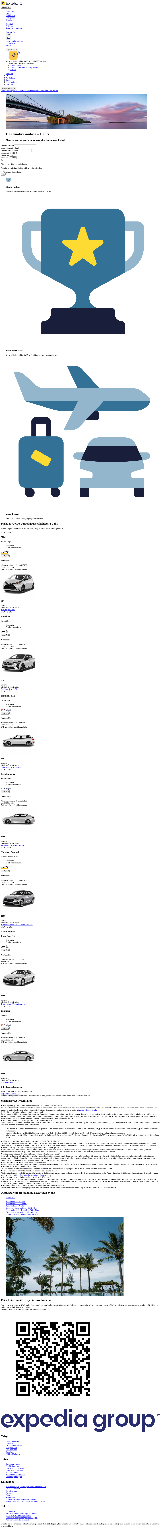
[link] (25, 11)
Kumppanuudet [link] (11, 1448)
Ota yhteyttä (10, 43)
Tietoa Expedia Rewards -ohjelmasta (24, 68)
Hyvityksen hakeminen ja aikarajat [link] (18, 1516)
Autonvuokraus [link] (11, 82)
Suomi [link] (8, 80)
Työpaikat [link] (9, 1443)
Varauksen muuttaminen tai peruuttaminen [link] (21, 1513)
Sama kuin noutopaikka (10, 148)
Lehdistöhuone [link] (11, 1450)
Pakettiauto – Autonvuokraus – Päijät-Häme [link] (22, 1214)
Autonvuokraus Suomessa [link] (15, 1475)
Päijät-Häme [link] (10, 78)
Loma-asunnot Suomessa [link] (15, 1468)
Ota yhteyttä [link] (10, 1511)
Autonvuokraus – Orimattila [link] (16, 1204)
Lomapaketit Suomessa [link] (14, 1470)
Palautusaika (5, 157)
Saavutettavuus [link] (11, 1491)
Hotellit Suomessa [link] (12, 1466)
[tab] (10, 1198)
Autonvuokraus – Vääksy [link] (15, 1206)
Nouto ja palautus (7, 145)
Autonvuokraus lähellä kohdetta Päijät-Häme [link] (22, 1210)
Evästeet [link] (9, 1495)
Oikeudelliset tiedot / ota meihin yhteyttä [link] (21, 1499)
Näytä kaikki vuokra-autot (10, 1094)
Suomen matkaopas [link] (13, 1464)
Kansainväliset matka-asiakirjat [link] (17, 1520)
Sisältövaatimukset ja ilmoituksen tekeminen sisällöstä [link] (25, 1501)
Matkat (8, 45)
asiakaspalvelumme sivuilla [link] (87, 1110)
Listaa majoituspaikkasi (14, 41)
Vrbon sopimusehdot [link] (13, 1489)
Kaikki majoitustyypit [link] (14, 1477)
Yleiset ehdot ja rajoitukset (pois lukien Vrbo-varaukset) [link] (26, 1487)
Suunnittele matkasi (8, 88)
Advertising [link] (10, 1452)
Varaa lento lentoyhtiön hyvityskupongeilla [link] (21, 1518)
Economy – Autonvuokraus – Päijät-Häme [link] (21, 1208)
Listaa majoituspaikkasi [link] (14, 1446)
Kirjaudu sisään (12, 50)
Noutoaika (5, 155)
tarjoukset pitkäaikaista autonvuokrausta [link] (31, 1175)
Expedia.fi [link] (9, 74)
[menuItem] (8, 91)
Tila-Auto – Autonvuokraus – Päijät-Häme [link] (21, 1212)
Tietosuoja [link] (9, 1493)
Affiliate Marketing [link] (13, 1454)
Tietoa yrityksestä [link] (12, 1441)
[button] (80, 1192)
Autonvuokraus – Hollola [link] (15, 1202)
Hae (3, 174)
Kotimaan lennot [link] (12, 1472)
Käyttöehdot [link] (10, 1497)
